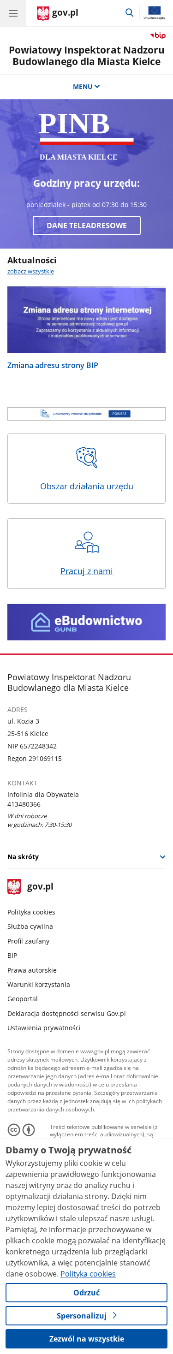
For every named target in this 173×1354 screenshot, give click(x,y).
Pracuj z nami (86, 570)
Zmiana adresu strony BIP (52, 365)
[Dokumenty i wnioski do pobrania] (86, 413)
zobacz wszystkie (30, 271)
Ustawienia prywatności (44, 1027)
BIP (12, 955)
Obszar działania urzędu (86, 486)
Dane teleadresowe (87, 225)
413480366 (24, 804)
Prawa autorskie (32, 970)
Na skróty (23, 856)
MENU (83, 86)
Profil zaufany (28, 941)
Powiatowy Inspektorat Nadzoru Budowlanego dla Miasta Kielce (87, 55)
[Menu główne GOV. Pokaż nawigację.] (13, 13)
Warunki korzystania (38, 984)
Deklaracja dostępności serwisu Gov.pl (66, 1013)
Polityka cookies (31, 912)
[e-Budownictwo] (86, 622)
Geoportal (22, 998)
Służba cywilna (30, 926)
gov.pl (40, 887)
